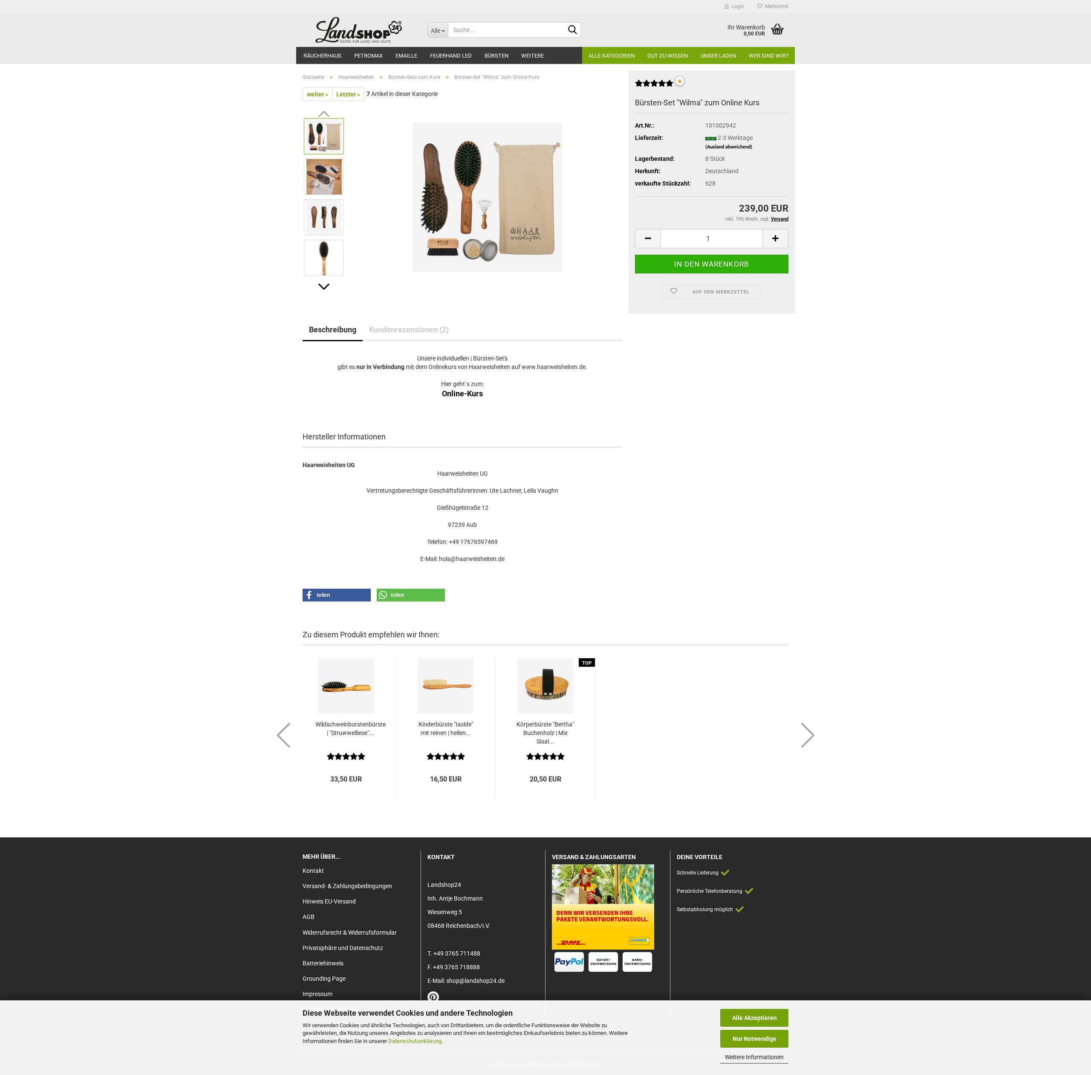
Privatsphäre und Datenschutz (343, 947)
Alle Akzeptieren (754, 1017)
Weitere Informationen (754, 1057)
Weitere (532, 55)
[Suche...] (573, 30)
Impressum (317, 994)
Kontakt (313, 870)
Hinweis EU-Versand (329, 901)
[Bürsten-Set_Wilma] (487, 196)
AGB (309, 916)
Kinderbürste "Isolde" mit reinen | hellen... (446, 728)
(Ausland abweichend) (728, 147)
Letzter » (348, 94)
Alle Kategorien (612, 55)
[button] (324, 286)
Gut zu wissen (667, 55)
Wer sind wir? (768, 55)
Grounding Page (324, 978)
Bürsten (496, 55)
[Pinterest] (433, 999)
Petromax (368, 55)
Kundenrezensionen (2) (409, 329)
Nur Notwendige (754, 1038)
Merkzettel (775, 6)
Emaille (406, 55)
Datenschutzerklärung (415, 1041)
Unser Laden (718, 55)
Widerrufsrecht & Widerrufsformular (350, 932)
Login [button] (737, 6)
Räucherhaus (322, 55)
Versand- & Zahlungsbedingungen (347, 886)
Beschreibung (332, 329)
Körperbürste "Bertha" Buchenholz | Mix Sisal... (545, 733)
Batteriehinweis (323, 963)
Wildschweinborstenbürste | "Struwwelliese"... (350, 728)
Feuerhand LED (451, 55)
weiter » (317, 94)
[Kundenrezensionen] (654, 86)
